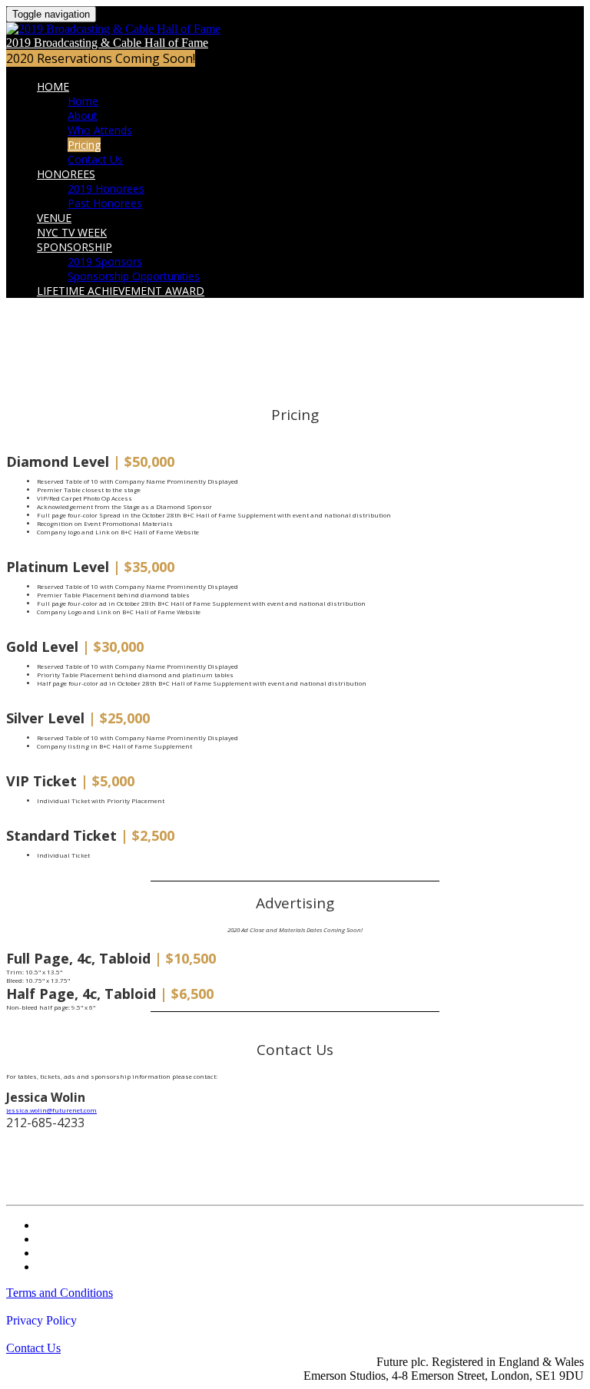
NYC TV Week (72, 232)
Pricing (84, 144)
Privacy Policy (41, 1320)
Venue (54, 217)
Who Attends (100, 130)
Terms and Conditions (59, 1292)
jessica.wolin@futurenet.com (51, 1110)
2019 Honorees (106, 188)
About (83, 115)
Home (53, 86)
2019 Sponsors (105, 261)
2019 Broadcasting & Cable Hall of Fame (107, 42)
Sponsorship (74, 247)
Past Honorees (105, 203)
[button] (100, 58)
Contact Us (95, 159)
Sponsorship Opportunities (134, 276)
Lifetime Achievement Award (120, 290)
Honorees (66, 174)
